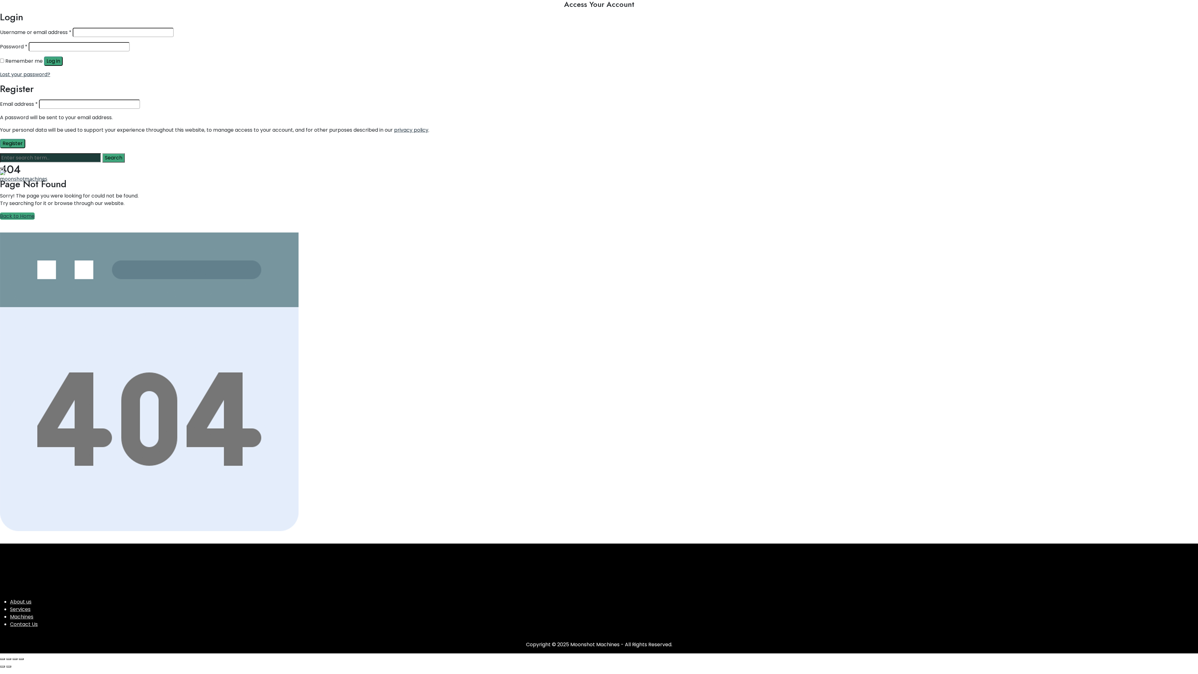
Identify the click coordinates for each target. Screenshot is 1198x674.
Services (20, 609)
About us (21, 601)
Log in (53, 61)
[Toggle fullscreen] (8, 659)
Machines (21, 616)
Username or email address (35, 32)
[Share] (14, 659)
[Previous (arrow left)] (2, 666)
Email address (19, 104)
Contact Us (24, 624)
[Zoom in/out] (2, 659)
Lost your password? (25, 74)
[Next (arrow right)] (8, 666)
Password (13, 46)
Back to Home (17, 216)
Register (12, 143)
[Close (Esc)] (21, 659)
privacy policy (411, 130)
